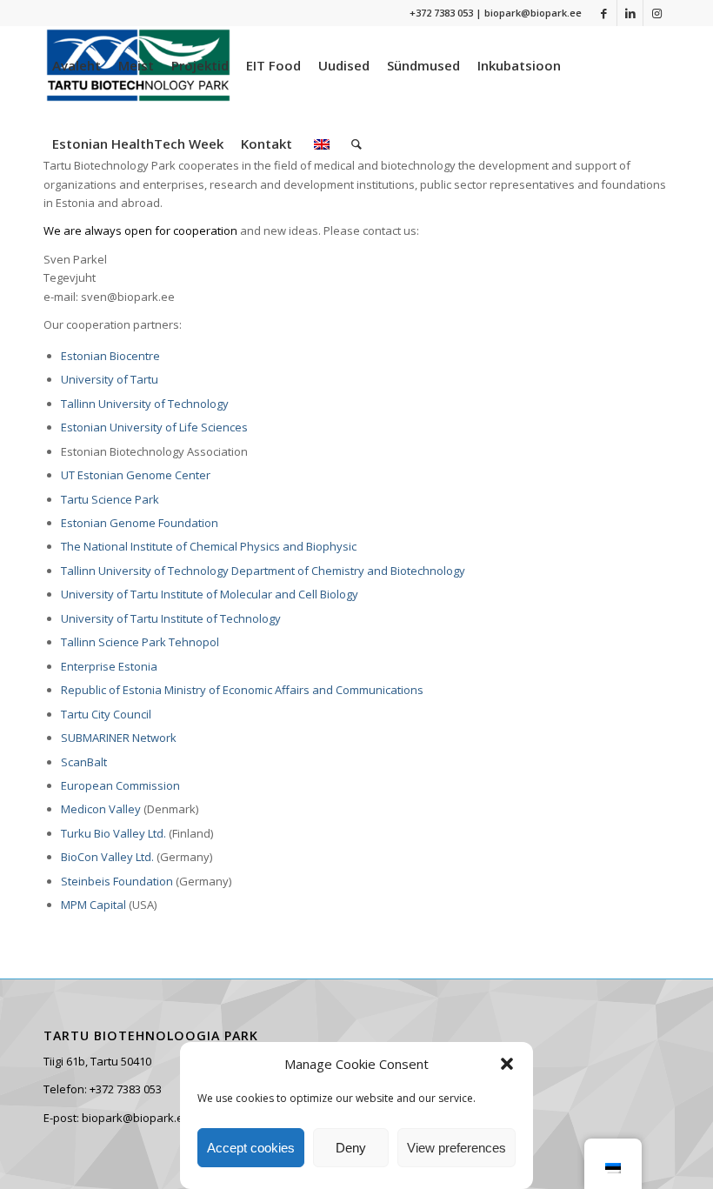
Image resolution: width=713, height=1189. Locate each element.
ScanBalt (84, 762)
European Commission (120, 785)
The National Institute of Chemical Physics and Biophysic (208, 546)
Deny (351, 1147)
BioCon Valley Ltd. (107, 857)
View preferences (456, 1147)
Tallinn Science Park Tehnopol (140, 642)
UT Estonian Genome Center (135, 475)
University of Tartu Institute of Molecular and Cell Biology (209, 594)
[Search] (356, 143)
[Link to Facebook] (603, 13)
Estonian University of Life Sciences (154, 427)
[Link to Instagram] (656, 13)
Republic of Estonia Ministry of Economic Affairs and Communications (242, 690)
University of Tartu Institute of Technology (171, 618)
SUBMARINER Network (119, 737)
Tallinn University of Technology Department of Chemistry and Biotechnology (263, 570)
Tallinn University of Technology (145, 403)
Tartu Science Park (110, 499)
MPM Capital (93, 904)
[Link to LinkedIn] (630, 13)
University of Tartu (109, 379)
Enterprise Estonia (109, 666)
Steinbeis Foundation (117, 881)
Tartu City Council (106, 714)
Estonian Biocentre (110, 356)
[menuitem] (76, 65)
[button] (507, 1063)
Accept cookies (251, 1147)
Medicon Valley (101, 809)
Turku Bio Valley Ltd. (113, 833)
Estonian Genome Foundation (139, 523)
